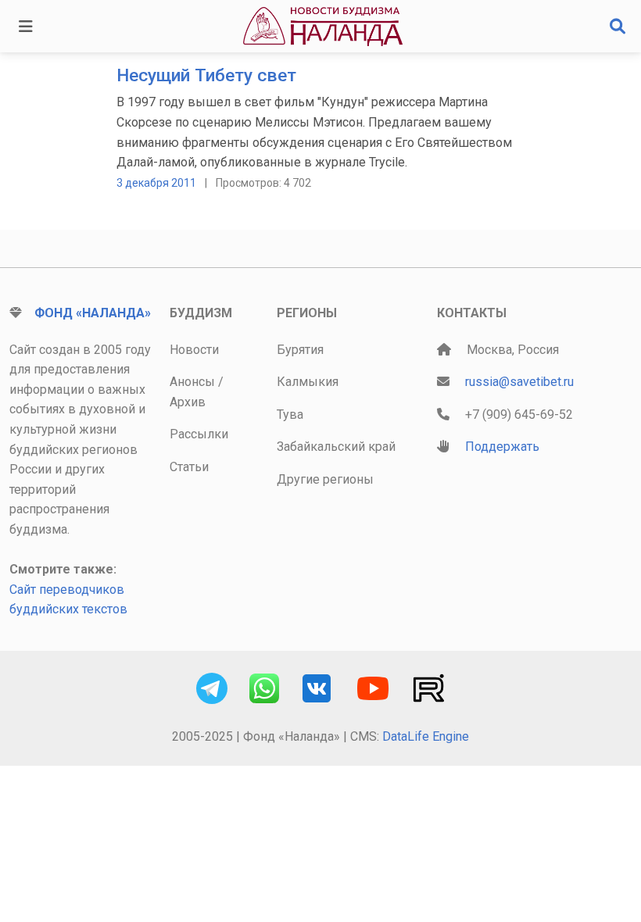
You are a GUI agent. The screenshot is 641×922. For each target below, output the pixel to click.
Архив (188, 402)
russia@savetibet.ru (519, 381)
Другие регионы (325, 479)
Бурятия (300, 349)
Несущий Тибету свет (206, 75)
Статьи (189, 466)
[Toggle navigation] (25, 27)
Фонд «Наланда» (92, 313)
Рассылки (199, 434)
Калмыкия (307, 381)
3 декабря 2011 (156, 183)
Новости (194, 349)
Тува (290, 414)
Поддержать (502, 446)
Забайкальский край (336, 446)
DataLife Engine (425, 736)
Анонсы (192, 381)
